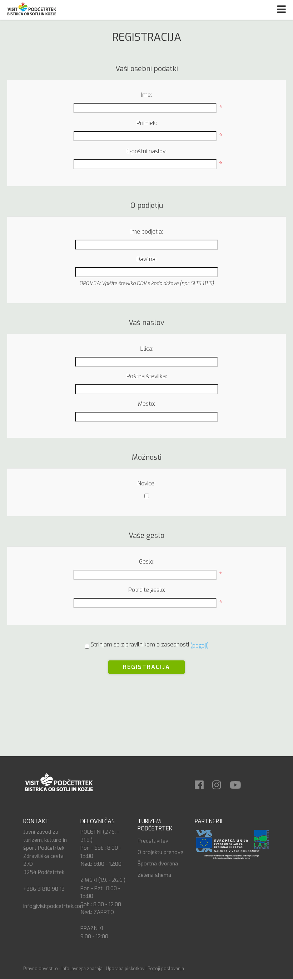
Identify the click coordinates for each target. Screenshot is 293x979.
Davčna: (146, 259)
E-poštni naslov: (146, 151)
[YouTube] (239, 783)
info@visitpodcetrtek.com (54, 906)
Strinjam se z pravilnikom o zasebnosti (140, 644)
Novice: (146, 483)
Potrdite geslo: (146, 590)
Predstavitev (153, 840)
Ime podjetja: (146, 231)
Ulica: (146, 349)
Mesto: (146, 404)
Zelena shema (154, 875)
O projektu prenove (160, 852)
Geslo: (146, 561)
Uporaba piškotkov (125, 968)
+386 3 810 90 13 (44, 889)
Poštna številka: (146, 376)
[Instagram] (220, 783)
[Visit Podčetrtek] (58, 781)
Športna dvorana (158, 863)
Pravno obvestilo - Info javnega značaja (63, 968)
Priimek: (146, 123)
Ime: (146, 95)
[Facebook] (203, 783)
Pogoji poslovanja (166, 968)
